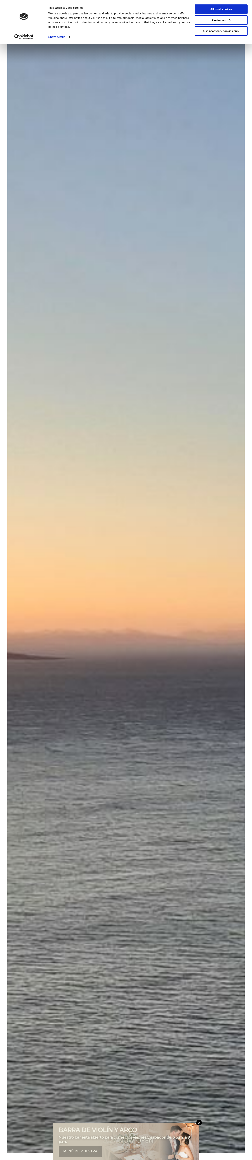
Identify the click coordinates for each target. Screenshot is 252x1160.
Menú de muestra (80, 1151)
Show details (56, 36)
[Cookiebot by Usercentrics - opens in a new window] (24, 37)
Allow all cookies (221, 9)
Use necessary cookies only (221, 31)
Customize (219, 20)
